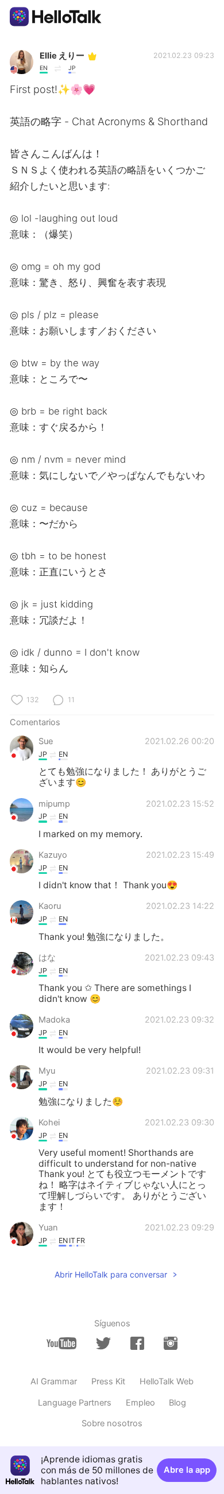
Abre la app (187, 1470)
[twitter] (103, 1343)
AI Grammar (53, 1381)
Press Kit (108, 1381)
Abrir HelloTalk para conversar (111, 1274)
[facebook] (137, 1343)
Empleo (140, 1403)
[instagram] (170, 1343)
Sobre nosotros (112, 1423)
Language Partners (74, 1403)
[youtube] (61, 1343)
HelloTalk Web (167, 1381)
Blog (177, 1403)
